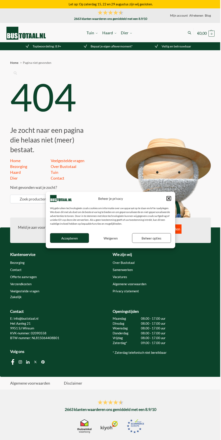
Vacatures (120, 277)
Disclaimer (73, 383)
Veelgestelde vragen (67, 160)
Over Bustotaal (63, 166)
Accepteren (69, 238)
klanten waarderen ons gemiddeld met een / (110, 18)
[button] (169, 198)
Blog (208, 15)
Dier (14, 178)
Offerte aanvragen (23, 277)
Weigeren (111, 238)
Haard (15, 172)
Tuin (54, 172)
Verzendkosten (21, 284)
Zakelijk (16, 297)
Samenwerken (123, 270)
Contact (57, 178)
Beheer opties (151, 238)
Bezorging (18, 166)
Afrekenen (196, 15)
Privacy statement (126, 291)
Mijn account (179, 15)
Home (15, 160)
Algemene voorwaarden (129, 284)
